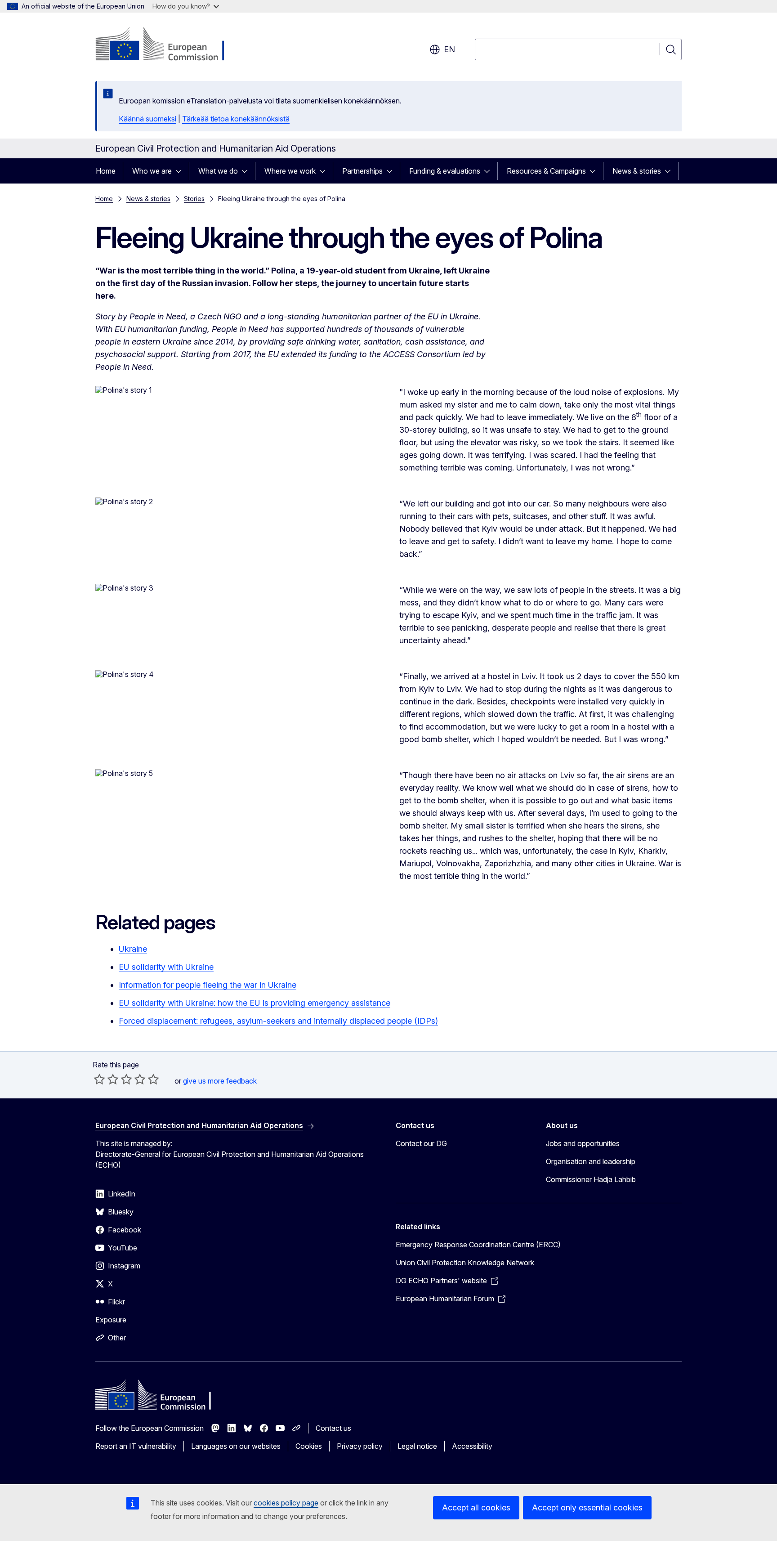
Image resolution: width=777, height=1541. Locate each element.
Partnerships (362, 170)
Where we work (290, 170)
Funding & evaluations (444, 170)
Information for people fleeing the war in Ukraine (207, 985)
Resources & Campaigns (546, 170)
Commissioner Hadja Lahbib (591, 1179)
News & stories (636, 170)
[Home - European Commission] (168, 45)
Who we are (152, 170)
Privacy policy (360, 1446)
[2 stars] (106, 1079)
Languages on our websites (236, 1446)
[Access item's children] (181, 171)
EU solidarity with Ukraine (166, 967)
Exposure (110, 1319)
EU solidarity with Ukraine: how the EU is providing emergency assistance (254, 1003)
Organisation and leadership (590, 1161)
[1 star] (99, 1079)
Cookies (308, 1446)
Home (106, 170)
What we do (218, 170)
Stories (194, 198)
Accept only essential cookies (587, 1507)
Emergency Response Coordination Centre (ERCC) (478, 1244)
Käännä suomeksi (147, 118)
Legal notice (417, 1446)
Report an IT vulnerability (135, 1446)
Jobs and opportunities (583, 1143)
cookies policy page (286, 1502)
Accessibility (472, 1446)
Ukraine (133, 949)
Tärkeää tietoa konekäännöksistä (236, 118)
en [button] (449, 49)
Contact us (333, 1428)
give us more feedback (220, 1080)
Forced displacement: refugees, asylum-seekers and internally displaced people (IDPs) (278, 1021)
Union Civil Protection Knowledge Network (465, 1262)
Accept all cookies (476, 1507)
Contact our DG (421, 1143)
